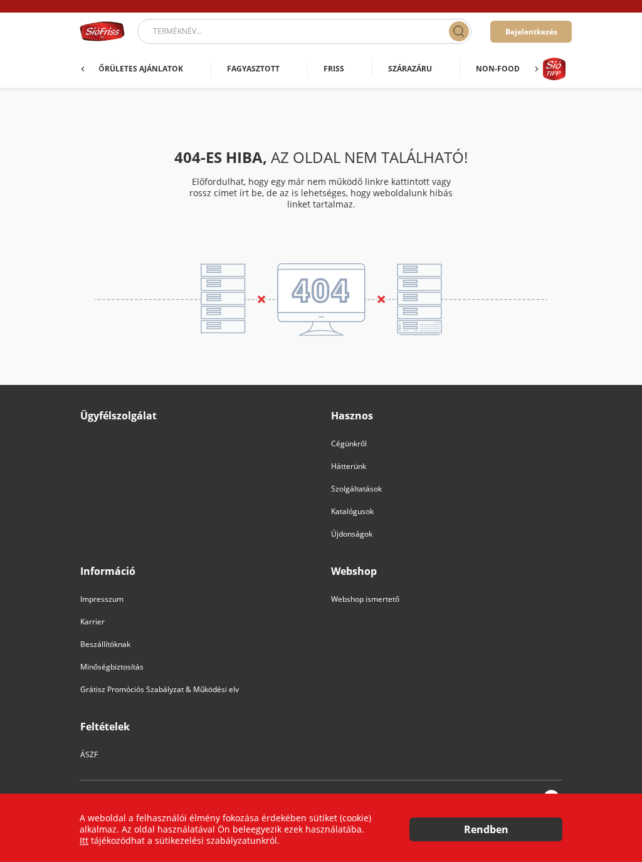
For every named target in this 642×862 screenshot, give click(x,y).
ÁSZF (89, 754)
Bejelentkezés (531, 31)
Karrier (92, 621)
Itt (84, 840)
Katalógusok (352, 511)
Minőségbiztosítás (112, 666)
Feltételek (105, 727)
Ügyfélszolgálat (118, 416)
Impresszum (102, 599)
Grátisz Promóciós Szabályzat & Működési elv (159, 689)
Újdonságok (351, 533)
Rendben (486, 829)
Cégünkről (349, 443)
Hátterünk (348, 466)
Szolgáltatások (356, 488)
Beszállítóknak (105, 644)
